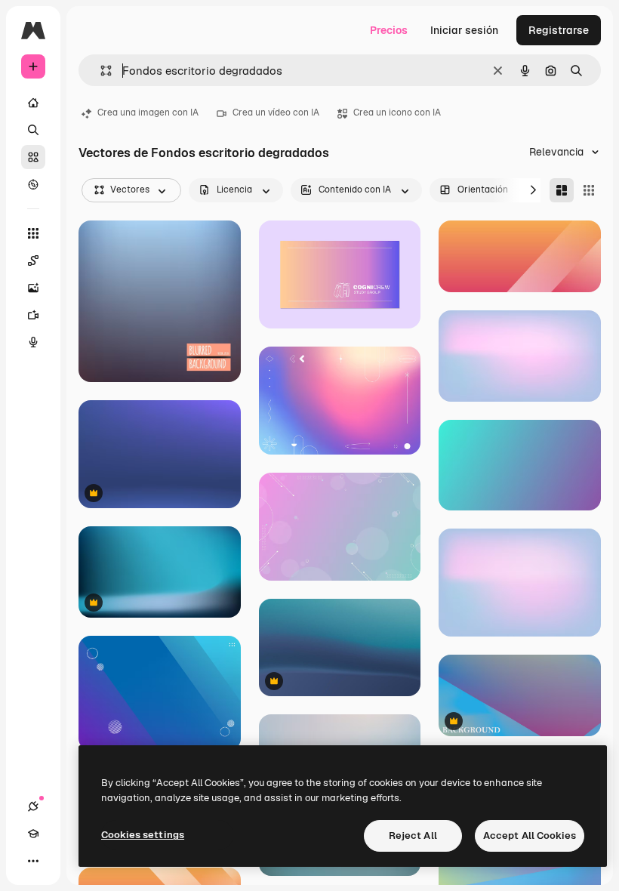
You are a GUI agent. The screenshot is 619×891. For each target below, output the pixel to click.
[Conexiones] (33, 806)
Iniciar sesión (464, 30)
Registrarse (558, 30)
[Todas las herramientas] (33, 233)
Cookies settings (142, 834)
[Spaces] (33, 260)
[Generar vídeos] (33, 315)
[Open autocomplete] (100, 70)
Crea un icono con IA (397, 112)
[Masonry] (562, 190)
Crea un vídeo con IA (276, 112)
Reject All (413, 835)
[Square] (589, 190)
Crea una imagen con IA (148, 112)
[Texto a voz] (33, 342)
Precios (389, 30)
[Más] (33, 861)
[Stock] (33, 157)
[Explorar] (33, 184)
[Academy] (33, 834)
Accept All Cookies (529, 835)
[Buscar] (33, 130)
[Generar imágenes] (33, 288)
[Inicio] (33, 103)
